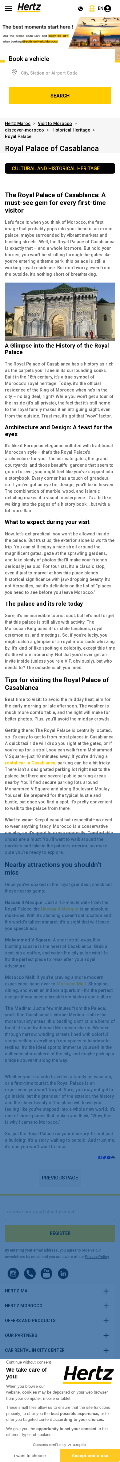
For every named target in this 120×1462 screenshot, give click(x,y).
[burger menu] (8, 8)
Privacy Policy (97, 1257)
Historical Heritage (70, 130)
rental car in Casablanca (30, 762)
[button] (113, 1158)
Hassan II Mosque (59, 908)
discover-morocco (24, 130)
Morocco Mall (71, 983)
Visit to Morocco (55, 123)
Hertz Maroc (17, 123)
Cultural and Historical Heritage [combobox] (56, 168)
